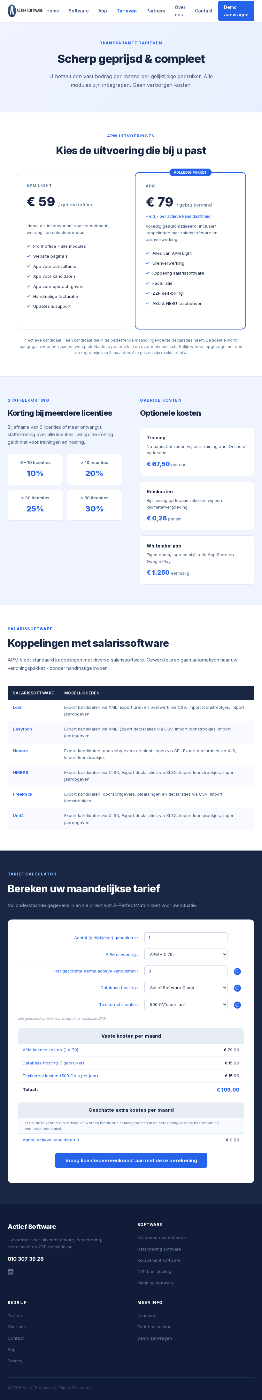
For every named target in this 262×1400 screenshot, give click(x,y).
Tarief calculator (154, 1326)
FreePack (23, 794)
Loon (18, 707)
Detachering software (159, 1249)
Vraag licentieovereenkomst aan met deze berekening (131, 1160)
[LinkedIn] (10, 1272)
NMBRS (20, 772)
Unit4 (18, 815)
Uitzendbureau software (161, 1237)
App (102, 10)
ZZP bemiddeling (154, 1271)
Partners (155, 10)
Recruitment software (159, 1260)
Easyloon (22, 728)
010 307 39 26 (26, 1259)
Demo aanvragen (236, 10)
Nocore (20, 750)
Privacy (15, 1360)
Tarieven (127, 10)
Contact (203, 10)
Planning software (155, 1282)
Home (52, 10)
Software (79, 10)
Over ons (180, 10)
